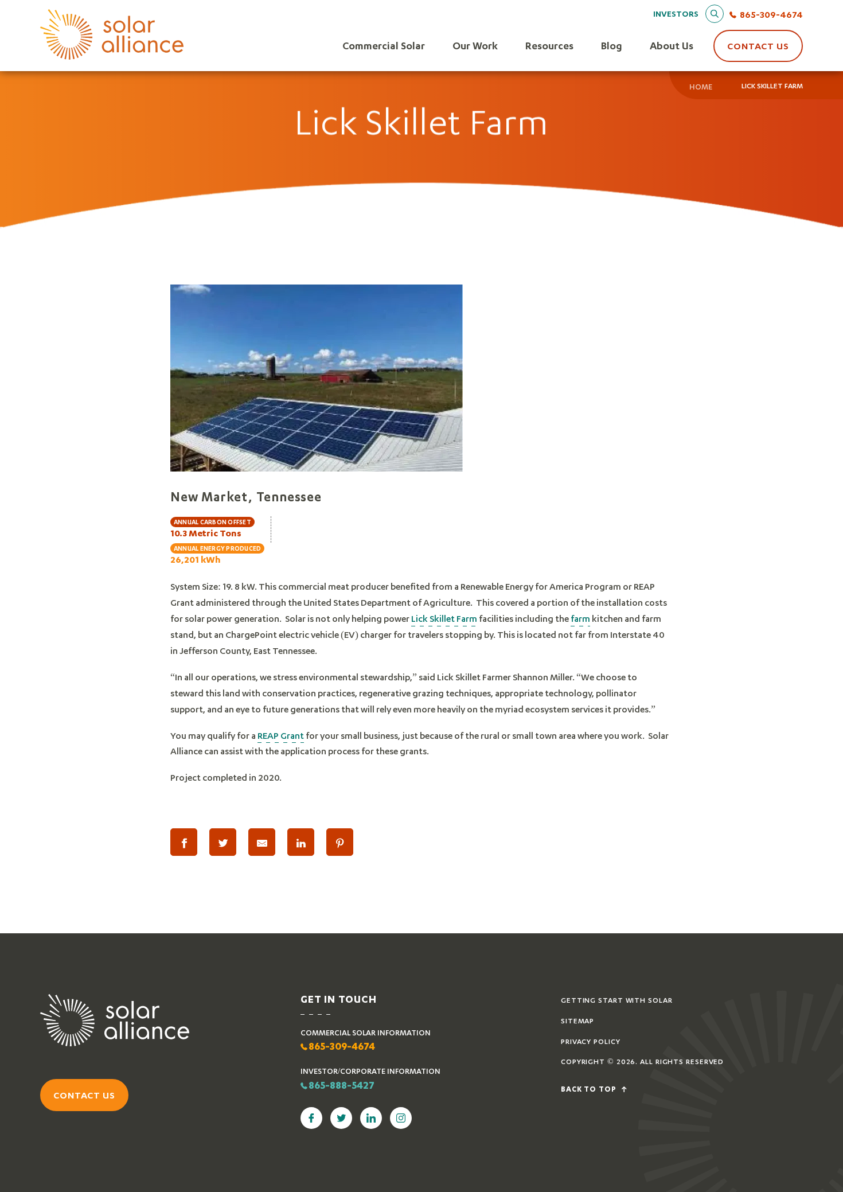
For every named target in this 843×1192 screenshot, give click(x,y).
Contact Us (758, 45)
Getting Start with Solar (617, 1000)
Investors (675, 13)
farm (580, 618)
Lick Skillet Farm (444, 618)
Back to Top (590, 1090)
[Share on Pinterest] (339, 842)
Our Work (475, 46)
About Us (671, 46)
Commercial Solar (383, 46)
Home (700, 86)
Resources (549, 46)
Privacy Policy (590, 1041)
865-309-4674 (771, 14)
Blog (611, 46)
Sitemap (577, 1020)
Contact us (84, 1094)
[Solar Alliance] (112, 35)
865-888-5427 (341, 1086)
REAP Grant (280, 735)
